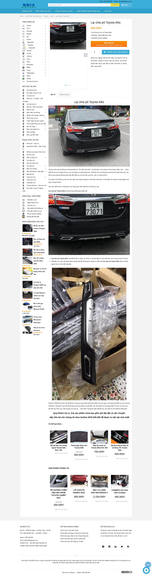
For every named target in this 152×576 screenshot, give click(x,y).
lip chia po (116, 60)
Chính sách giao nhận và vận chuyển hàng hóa (74, 536)
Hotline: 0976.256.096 (105, 1)
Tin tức (107, 11)
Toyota (46, 16)
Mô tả (53, 94)
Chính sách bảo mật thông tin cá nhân (71, 541)
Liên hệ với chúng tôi (68, 572)
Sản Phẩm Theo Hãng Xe (88, 11)
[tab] (53, 94)
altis (110, 60)
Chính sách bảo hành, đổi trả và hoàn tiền (72, 538)
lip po (100, 63)
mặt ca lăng (67, 409)
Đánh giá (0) (64, 94)
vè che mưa (124, 406)
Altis (52, 16)
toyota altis (97, 66)
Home (21, 16)
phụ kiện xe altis (108, 63)
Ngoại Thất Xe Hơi (63, 11)
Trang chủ (27, 11)
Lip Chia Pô (118, 58)
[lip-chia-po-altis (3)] (68, 49)
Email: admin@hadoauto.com (123, 1)
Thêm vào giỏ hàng (117, 52)
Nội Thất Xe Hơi (43, 11)
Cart (127, 5)
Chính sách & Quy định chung (69, 530)
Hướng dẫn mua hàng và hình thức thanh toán (74, 533)
